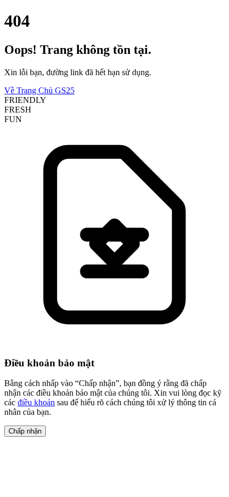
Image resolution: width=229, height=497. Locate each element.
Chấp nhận (25, 431)
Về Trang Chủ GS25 (39, 90)
